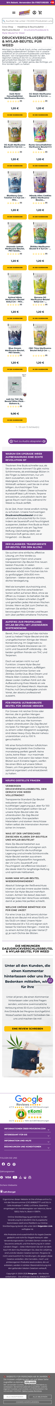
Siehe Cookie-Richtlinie (32, 1391)
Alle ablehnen (40, 1397)
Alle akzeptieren (14, 1397)
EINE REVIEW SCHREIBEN (27, 1028)
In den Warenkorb (14, 115)
